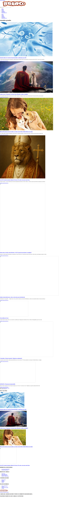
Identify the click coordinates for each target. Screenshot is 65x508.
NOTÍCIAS (3, 17)
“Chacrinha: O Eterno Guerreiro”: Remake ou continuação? (11, 358)
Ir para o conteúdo (2, 0)
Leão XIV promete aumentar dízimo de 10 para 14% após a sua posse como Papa (15, 179)
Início (2, 8)
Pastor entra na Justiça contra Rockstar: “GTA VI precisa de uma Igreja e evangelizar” (16, 252)
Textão (3, 10)
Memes (3, 9)
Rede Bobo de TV (4, 12)
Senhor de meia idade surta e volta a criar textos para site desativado (12, 297)
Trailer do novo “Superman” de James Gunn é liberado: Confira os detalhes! (14, 94)
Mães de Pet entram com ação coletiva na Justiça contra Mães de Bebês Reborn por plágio (16, 131)
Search (1, 7)
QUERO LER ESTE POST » (4, 97)
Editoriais (3, 11)
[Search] (10, 7)
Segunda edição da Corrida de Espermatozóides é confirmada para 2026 (13, 57)
